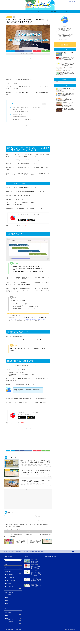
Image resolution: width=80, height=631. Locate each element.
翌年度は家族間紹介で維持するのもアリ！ (22, 119)
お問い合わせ (54, 11)
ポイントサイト (13, 586)
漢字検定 (14, 622)
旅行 (13, 608)
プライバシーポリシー (9, 629)
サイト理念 (40, 11)
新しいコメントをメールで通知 (13, 526)
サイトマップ (68, 11)
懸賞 (13, 600)
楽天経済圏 (13, 612)
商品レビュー (13, 597)
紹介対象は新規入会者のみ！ (19, 116)
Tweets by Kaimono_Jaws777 (51, 556)
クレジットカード (13, 577)
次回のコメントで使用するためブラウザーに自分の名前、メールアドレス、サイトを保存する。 (27, 524)
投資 (13, 603)
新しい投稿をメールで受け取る (13, 529)
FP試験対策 (14, 619)
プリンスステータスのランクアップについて (21, 258)
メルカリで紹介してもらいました (20, 111)
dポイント (14, 594)
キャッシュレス (13, 574)
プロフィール (26, 11)
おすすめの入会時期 (17, 114)
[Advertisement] (28, 68)
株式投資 (14, 605)
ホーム (11, 11)
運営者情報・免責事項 (18, 629)
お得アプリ (13, 567)
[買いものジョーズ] (40, 9)
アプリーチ (31, 216)
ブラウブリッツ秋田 (13, 580)
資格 (13, 618)
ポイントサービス (13, 592)
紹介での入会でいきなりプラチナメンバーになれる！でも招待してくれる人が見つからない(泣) (29, 108)
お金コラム (13, 571)
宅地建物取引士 (14, 621)
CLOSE (44, 103)
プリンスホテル (13, 583)
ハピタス (14, 589)
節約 (13, 615)
